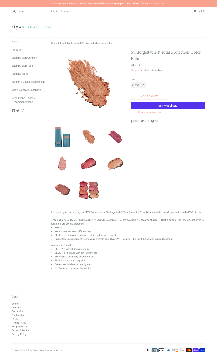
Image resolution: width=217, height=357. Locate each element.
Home (15, 41)
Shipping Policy (19, 326)
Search (15, 303)
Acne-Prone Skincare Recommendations (24, 100)
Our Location (18, 315)
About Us (16, 307)
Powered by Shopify (53, 350)
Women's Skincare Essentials (28, 81)
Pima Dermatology (36, 350)
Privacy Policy (19, 334)
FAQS (15, 319)
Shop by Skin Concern (29, 57)
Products (17, 49)
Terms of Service (20, 330)
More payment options (149, 112)
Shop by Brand (29, 74)
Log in (54, 11)
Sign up (65, 11)
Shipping (135, 70)
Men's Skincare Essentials (26, 90)
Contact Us (17, 311)
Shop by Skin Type (29, 65)
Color (133, 79)
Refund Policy (19, 322)
